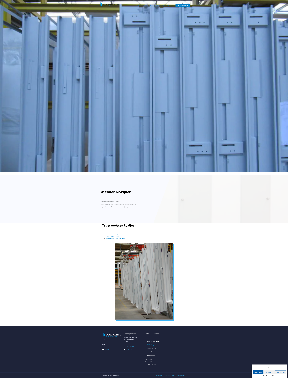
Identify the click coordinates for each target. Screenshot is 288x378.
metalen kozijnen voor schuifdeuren (115, 238)
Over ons (159, 5)
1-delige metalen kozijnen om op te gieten (117, 231)
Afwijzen (269, 372)
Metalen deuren (151, 355)
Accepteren (258, 372)
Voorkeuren (280, 372)
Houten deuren (151, 351)
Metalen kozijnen (151, 345)
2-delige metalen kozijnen (113, 234)
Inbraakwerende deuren (153, 341)
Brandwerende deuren (153, 338)
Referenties (166, 5)
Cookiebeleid (148, 362)
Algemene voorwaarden (151, 364)
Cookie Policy (266, 375)
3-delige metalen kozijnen (113, 236)
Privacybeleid (272, 375)
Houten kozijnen (151, 348)
